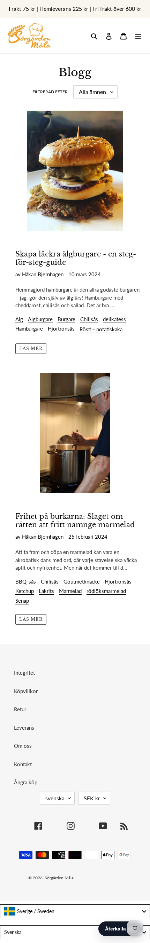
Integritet (24, 672)
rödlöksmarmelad (106, 591)
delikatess (114, 319)
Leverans (24, 727)
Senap (22, 600)
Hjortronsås (61, 328)
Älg (19, 319)
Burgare (66, 319)
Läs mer (31, 348)
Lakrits (46, 591)
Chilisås (89, 319)
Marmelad (70, 591)
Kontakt (23, 764)
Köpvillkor (26, 691)
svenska (55, 798)
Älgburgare (40, 319)
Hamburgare (29, 328)
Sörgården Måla (59, 877)
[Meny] (138, 35)
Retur (20, 709)
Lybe (111, 877)
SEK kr (92, 798)
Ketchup (24, 591)
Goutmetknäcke (81, 581)
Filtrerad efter (50, 91)
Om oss (23, 746)
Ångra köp (25, 782)
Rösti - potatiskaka (101, 329)
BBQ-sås (25, 581)
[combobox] (75, 911)
